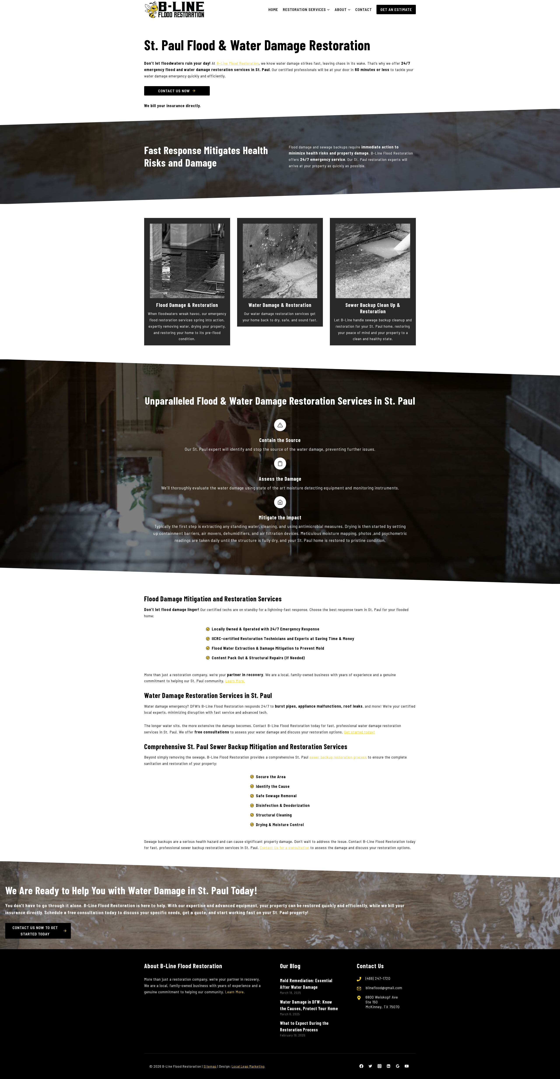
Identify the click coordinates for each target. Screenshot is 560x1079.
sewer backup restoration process (338, 757)
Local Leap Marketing (248, 1066)
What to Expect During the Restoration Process (304, 1026)
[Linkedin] (388, 1066)
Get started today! (359, 731)
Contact (363, 9)
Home (273, 9)
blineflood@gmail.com (384, 987)
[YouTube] (407, 1066)
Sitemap (210, 1066)
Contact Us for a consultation (284, 847)
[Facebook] (361, 1066)
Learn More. (235, 680)
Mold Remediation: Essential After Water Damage (306, 984)
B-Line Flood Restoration (238, 63)
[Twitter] (370, 1066)
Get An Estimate (396, 9)
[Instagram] (379, 1066)
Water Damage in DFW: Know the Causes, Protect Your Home (309, 1005)
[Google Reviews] (398, 1066)
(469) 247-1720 (378, 978)
